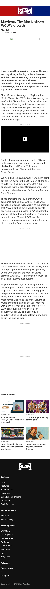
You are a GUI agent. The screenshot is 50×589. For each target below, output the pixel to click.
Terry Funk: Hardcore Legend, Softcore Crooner (36, 446)
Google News (7, 568)
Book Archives (7, 504)
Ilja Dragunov (6, 535)
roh (2, 553)
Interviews (5, 493)
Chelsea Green (7, 538)
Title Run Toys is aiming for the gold (37, 418)
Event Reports (7, 490)
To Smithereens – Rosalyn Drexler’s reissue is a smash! (12, 419)
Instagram (5, 576)
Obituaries (5, 500)
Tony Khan (5, 557)
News (3, 482)
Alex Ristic (6, 30)
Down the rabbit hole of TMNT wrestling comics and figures (12, 446)
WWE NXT (5, 549)
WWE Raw (5, 531)
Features (5, 486)
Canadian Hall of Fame (11, 497)
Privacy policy (7, 519)
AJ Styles (5, 542)
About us (5, 516)
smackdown (6, 546)
